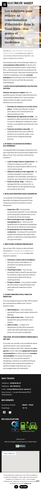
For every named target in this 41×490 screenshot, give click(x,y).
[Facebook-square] (4, 412)
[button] (4, 4)
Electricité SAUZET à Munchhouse (22, 51)
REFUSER (23, 487)
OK (16, 487)
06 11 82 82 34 (15, 386)
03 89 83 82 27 (15, 383)
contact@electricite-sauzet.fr (19, 389)
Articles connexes (8, 53)
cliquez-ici (27, 483)
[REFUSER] (37, 481)
